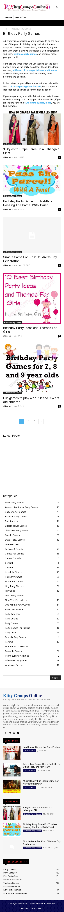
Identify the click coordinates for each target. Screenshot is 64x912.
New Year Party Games (16, 600)
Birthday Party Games (12, 144)
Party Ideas (10, 632)
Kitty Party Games (14, 581)
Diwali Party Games (15, 539)
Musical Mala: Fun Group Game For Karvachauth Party (41, 782)
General (9, 562)
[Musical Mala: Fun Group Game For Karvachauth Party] (12, 786)
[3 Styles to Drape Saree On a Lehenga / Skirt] (32, 128)
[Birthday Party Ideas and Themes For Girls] (32, 298)
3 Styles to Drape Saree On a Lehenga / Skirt (37, 809)
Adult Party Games (14, 502)
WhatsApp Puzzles (14, 665)
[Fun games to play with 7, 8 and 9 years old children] (32, 369)
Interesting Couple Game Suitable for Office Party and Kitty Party (42, 765)
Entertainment (12, 544)
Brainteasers (11, 521)
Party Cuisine (11, 618)
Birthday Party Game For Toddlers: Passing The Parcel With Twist (28, 203)
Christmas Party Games (17, 530)
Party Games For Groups (17, 627)
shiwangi (7, 157)
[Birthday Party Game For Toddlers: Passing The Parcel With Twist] (32, 181)
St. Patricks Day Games (16, 646)
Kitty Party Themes (14, 586)
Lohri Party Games (14, 595)
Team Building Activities (17, 655)
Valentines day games (16, 660)
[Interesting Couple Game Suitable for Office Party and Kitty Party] (12, 769)
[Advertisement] (29, 461)
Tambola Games (13, 651)
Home (6, 29)
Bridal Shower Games (16, 525)
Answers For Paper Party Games (21, 507)
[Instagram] (9, 733)
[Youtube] (18, 733)
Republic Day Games (15, 637)
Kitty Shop (10, 590)
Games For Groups (14, 553)
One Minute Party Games (17, 604)
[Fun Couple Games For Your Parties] (12, 752)
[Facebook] (5, 733)
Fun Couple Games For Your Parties (41, 747)
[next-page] (41, 421)
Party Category (12, 613)
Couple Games (12, 535)
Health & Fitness (13, 572)
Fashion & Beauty (14, 549)
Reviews (9, 641)
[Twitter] (14, 733)
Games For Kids (13, 558)
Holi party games (13, 576)
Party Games (11, 623)
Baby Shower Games (15, 511)
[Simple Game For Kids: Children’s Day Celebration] (32, 235)
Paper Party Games (15, 609)
